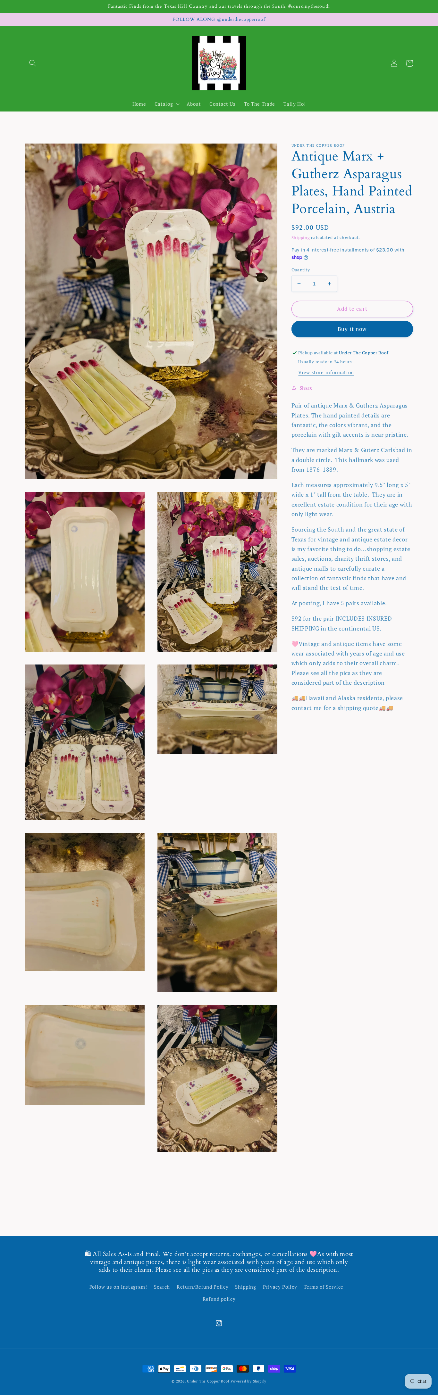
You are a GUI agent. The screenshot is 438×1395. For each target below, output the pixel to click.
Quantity (300, 270)
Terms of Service (323, 1287)
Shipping (300, 237)
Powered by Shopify (248, 1381)
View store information (326, 372)
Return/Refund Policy (202, 1287)
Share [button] (306, 387)
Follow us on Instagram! (118, 1287)
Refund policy (219, 1299)
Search (162, 1287)
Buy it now (352, 328)
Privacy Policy (280, 1287)
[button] (32, 63)
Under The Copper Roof (208, 1381)
